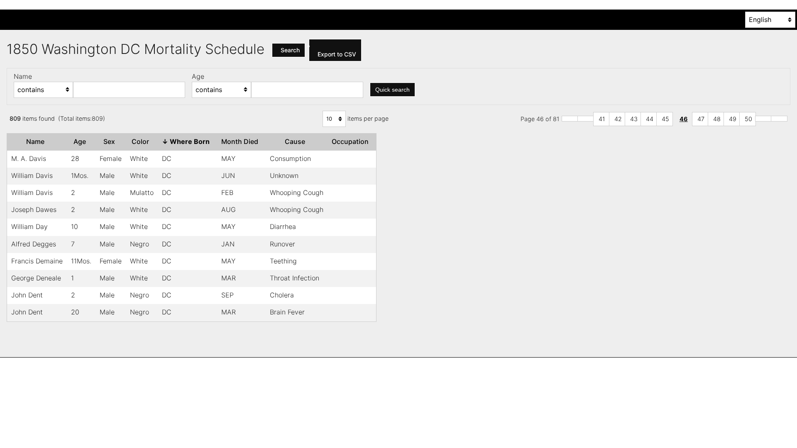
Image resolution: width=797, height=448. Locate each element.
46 (684, 118)
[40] (585, 119)
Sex (110, 141)
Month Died (241, 141)
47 (700, 118)
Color (142, 141)
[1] (570, 119)
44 (649, 118)
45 (665, 118)
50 (748, 118)
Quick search (392, 89)
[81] (779, 119)
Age (81, 141)
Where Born (187, 141)
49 (732, 118)
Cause (296, 141)
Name (37, 141)
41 (602, 118)
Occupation (352, 141)
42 (618, 118)
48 (717, 118)
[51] (763, 119)
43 (634, 118)
